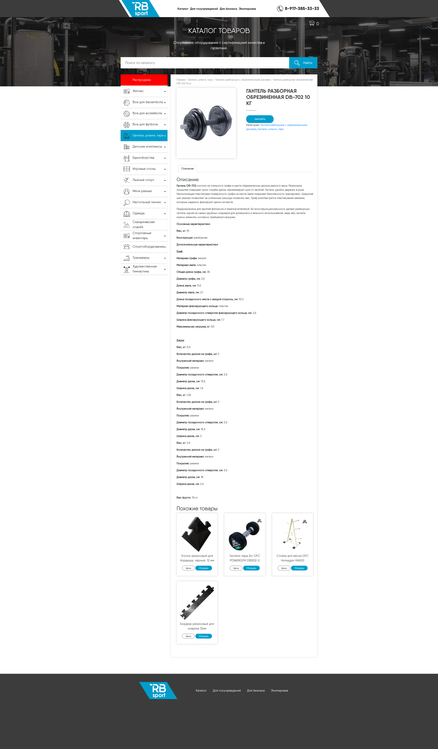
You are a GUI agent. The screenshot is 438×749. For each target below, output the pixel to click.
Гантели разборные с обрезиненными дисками (242, 79)
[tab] (187, 168)
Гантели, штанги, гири (200, 79)
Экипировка (247, 9)
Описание (187, 168)
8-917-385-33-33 (302, 8)
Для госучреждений (204, 9)
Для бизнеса (228, 9)
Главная (181, 79)
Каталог (182, 9)
